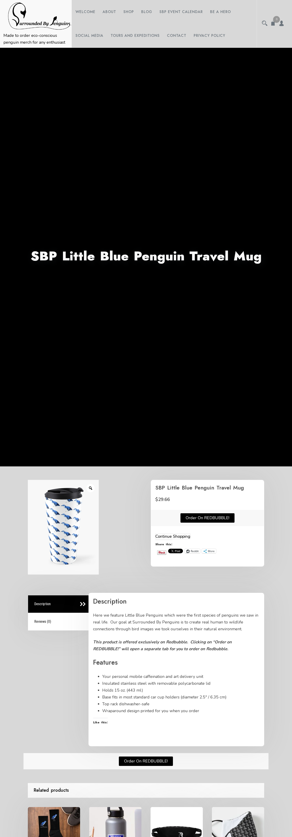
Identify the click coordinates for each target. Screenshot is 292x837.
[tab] (59, 604)
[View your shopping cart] (273, 24)
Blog (146, 11)
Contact (176, 35)
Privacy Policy (209, 35)
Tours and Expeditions (135, 35)
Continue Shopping (172, 536)
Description (42, 604)
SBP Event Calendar (181, 11)
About (109, 11)
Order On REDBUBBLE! (207, 518)
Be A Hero (220, 11)
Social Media (89, 35)
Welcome (85, 11)
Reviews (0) (42, 621)
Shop (128, 11)
